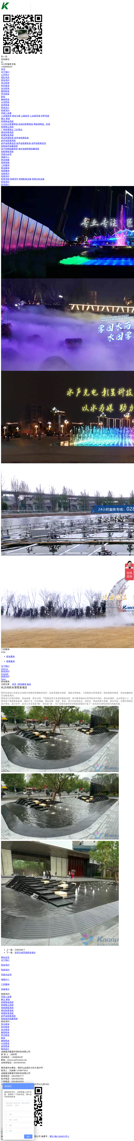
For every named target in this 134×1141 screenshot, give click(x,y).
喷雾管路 (5, 179)
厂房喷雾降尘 (7, 129)
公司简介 (5, 75)
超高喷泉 (5, 105)
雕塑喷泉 (5, 91)
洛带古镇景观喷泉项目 (25, 952)
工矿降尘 (18, 129)
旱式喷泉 (5, 94)
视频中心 (5, 157)
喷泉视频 (5, 160)
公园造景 (25, 116)
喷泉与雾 (16, 116)
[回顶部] (67, 1139)
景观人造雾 (6, 113)
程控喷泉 (5, 86)
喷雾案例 (5, 171)
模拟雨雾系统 (7, 132)
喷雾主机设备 (38, 179)
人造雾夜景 (6, 116)
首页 (3, 69)
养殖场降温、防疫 (42, 124)
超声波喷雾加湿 (8, 143)
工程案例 (5, 165)
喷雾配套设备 (25, 179)
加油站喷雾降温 (25, 124)
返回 (29, 684)
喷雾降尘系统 (7, 127)
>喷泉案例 (21, 684)
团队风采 (5, 77)
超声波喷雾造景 (38, 143)
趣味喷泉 (5, 99)
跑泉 (3, 97)
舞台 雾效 (5, 119)
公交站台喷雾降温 (9, 124)
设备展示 (5, 173)
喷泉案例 (5, 168)
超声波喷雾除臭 (21, 138)
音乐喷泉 (5, 83)
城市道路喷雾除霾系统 (28, 149)
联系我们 (5, 184)
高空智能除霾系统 (9, 149)
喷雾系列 (5, 110)
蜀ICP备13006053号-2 (59, 1136)
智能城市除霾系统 (9, 146)
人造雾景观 (35, 116)
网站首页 (5, 957)
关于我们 (5, 72)
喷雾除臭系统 (7, 135)
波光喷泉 (5, 88)
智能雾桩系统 (7, 151)
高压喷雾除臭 (7, 138)
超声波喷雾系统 (8, 140)
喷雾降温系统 (7, 121)
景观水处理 (6, 154)
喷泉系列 (5, 80)
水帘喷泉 (5, 102)
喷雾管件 (14, 179)
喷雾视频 (5, 162)
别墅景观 (45, 116)
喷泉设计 (5, 108)
